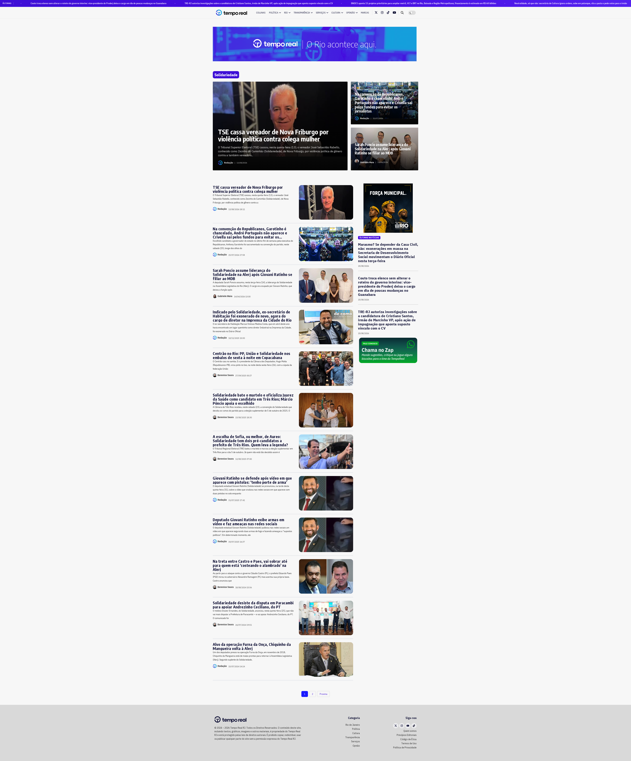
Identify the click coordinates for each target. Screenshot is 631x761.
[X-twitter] (395, 725)
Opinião (350, 12)
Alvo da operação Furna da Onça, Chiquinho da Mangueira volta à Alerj (252, 646)
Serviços (321, 12)
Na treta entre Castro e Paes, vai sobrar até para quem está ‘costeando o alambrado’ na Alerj (250, 565)
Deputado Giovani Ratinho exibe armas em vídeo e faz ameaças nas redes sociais (248, 522)
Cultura (335, 12)
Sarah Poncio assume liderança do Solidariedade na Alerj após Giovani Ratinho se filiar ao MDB (252, 274)
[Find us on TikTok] (388, 13)
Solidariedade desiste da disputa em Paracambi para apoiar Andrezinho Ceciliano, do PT (253, 605)
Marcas (365, 12)
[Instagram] (401, 725)
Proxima (323, 694)
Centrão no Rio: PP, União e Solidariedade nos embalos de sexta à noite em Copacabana (251, 355)
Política (273, 12)
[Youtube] (407, 725)
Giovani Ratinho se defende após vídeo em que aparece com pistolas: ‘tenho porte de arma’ (252, 480)
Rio (286, 12)
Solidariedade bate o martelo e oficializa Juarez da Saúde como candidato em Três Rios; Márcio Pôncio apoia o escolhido (253, 399)
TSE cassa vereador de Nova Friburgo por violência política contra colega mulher (248, 189)
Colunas (260, 12)
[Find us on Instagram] (382, 13)
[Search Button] (402, 13)
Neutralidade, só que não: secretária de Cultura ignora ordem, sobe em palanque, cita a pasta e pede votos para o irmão (509, 3)
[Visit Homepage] (231, 13)
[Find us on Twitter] (376, 13)
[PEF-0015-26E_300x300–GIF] (388, 207)
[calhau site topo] (315, 43)
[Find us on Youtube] (394, 13)
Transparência (302, 12)
